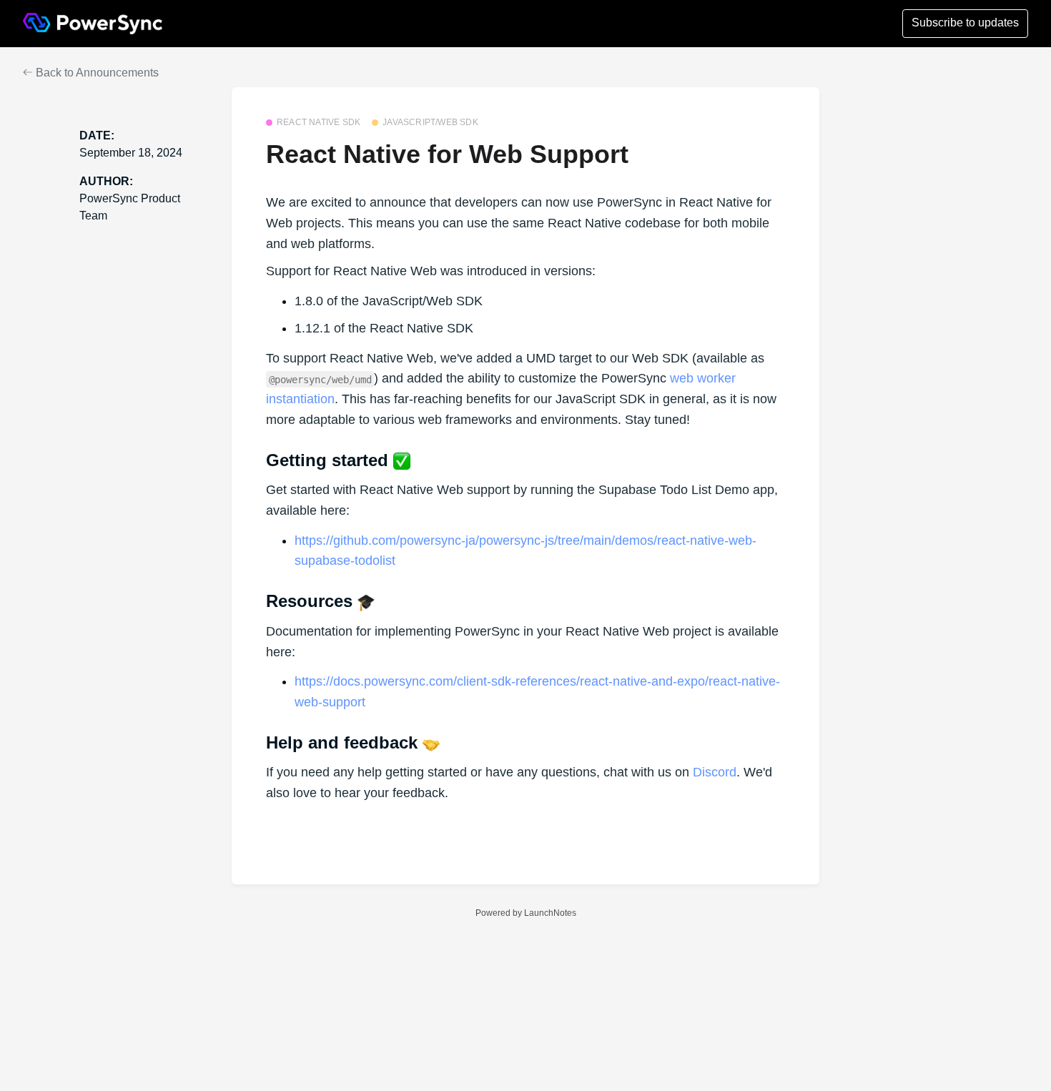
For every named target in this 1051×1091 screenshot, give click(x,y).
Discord (714, 772)
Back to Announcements (96, 72)
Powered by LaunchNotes (525, 913)
